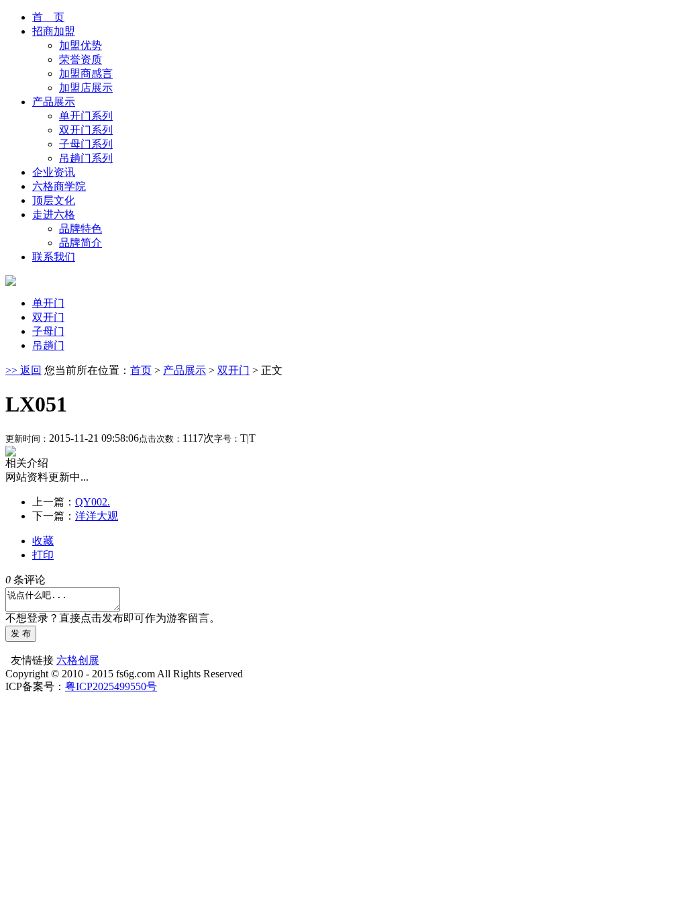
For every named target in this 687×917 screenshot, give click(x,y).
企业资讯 (53, 172)
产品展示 (53, 101)
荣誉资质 (80, 59)
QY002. (92, 502)
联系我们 (53, 256)
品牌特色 (80, 228)
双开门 (48, 317)
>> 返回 (23, 370)
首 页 (48, 17)
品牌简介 (80, 242)
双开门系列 (86, 130)
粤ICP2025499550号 (111, 686)
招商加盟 (53, 31)
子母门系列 (86, 144)
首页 (141, 370)
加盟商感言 (86, 73)
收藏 (43, 540)
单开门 (48, 303)
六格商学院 (59, 186)
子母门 (48, 331)
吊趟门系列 (86, 158)
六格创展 (77, 660)
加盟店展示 (86, 87)
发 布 (21, 633)
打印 (43, 555)
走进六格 (53, 214)
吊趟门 (48, 345)
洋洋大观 (96, 516)
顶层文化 (53, 200)
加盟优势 (80, 45)
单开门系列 (86, 116)
